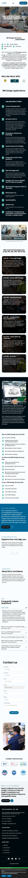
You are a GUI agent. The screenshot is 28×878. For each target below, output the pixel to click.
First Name (6, 668)
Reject (9, 875)
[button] (13, 3)
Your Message (7, 704)
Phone (5, 692)
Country (5, 686)
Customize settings (13, 873)
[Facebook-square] (12, 860)
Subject (5, 698)
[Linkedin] (8, 860)
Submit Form (14, 714)
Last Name (6, 674)
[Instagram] (19, 860)
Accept (4, 875)
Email (5, 680)
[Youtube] (16, 860)
